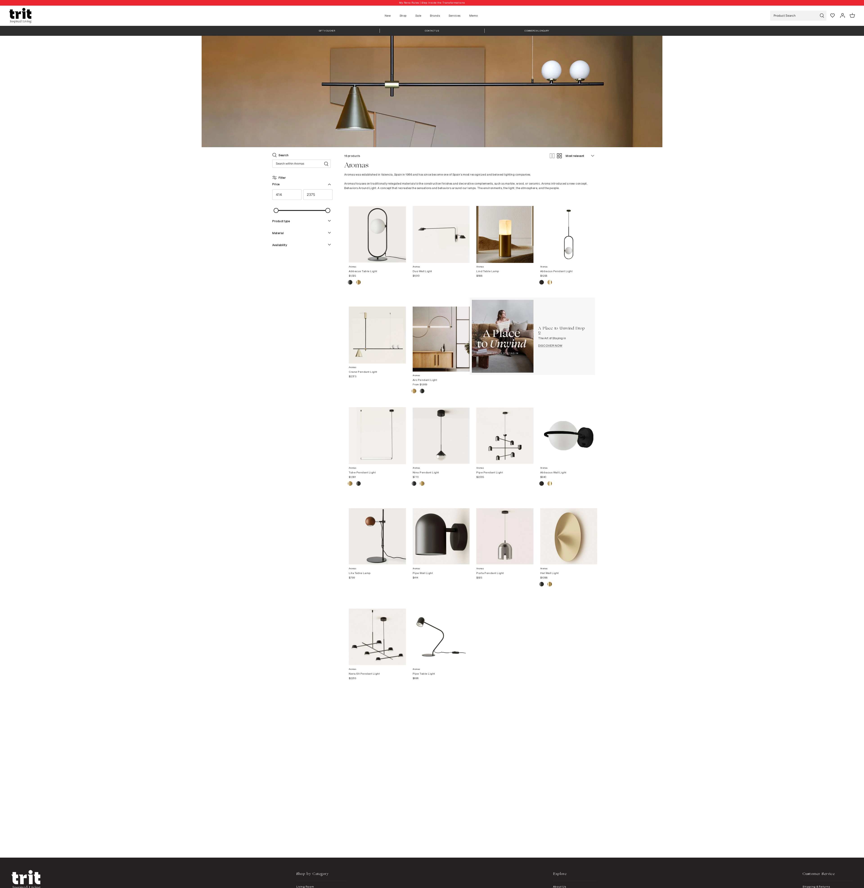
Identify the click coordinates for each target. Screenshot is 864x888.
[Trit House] (20, 15)
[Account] (842, 15)
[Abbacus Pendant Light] (568, 230)
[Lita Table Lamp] (377, 532)
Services (455, 15)
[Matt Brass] (358, 283)
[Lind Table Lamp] (504, 230)
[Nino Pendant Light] (441, 431)
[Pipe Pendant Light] (504, 431)
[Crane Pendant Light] (377, 331)
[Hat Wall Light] (568, 532)
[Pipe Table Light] (441, 632)
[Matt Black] (350, 283)
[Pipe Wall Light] (441, 532)
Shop (403, 15)
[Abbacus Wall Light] (568, 431)
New (388, 15)
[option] (432, 3)
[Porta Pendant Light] (504, 532)
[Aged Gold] (414, 391)
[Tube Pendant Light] (377, 431)
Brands (435, 15)
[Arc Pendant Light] (441, 335)
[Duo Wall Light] (441, 230)
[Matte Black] (542, 283)
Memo (473, 15)
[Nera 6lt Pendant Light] (377, 632)
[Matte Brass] (550, 283)
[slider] (276, 210)
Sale (418, 15)
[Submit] (822, 15)
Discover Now (550, 345)
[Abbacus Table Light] (377, 230)
